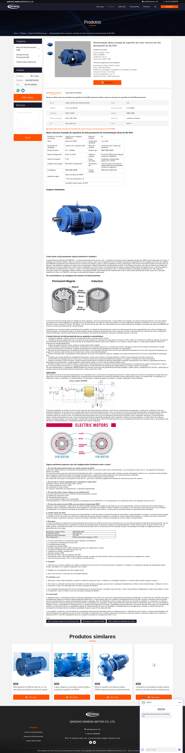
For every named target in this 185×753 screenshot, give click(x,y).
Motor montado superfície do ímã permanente (63, 621)
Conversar (169, 7)
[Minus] (179, 702)
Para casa (100, 7)
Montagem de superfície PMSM (93, 621)
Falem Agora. (28, 97)
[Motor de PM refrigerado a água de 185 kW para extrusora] (73, 59)
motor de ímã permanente (38, 33)
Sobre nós (121, 7)
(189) (26, 49)
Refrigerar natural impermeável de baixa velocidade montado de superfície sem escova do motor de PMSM (153, 688)
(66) (22, 56)
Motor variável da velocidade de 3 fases (121, 621)
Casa (15, 33)
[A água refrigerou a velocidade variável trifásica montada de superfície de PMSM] (31, 665)
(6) (26, 62)
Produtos (111, 7)
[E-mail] (23, 90)
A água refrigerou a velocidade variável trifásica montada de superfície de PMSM (31, 688)
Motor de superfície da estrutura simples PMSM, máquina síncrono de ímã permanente (71, 688)
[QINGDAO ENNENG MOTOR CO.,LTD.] (13, 6)
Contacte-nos (134, 7)
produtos (23, 33)
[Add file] (142, 749)
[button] (16, 670)
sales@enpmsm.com (151, 1)
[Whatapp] (18, 90)
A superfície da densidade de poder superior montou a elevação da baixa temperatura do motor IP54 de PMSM (111, 688)
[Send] (179, 749)
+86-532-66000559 (171, 1)
